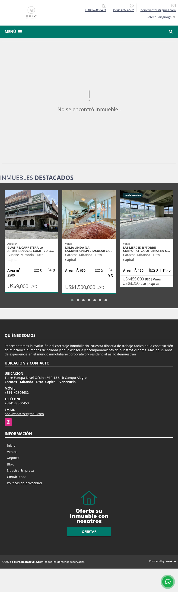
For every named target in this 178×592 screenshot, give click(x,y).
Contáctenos (16, 477)
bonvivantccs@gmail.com (24, 414)
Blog (10, 464)
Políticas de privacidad (24, 483)
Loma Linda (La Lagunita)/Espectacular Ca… (88, 249)
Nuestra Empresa (20, 470)
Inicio (11, 445)
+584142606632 (123, 10)
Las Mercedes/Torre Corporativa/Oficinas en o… (146, 249)
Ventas (12, 451)
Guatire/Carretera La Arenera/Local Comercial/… (30, 249)
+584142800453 (95, 10)
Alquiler (13, 458)
